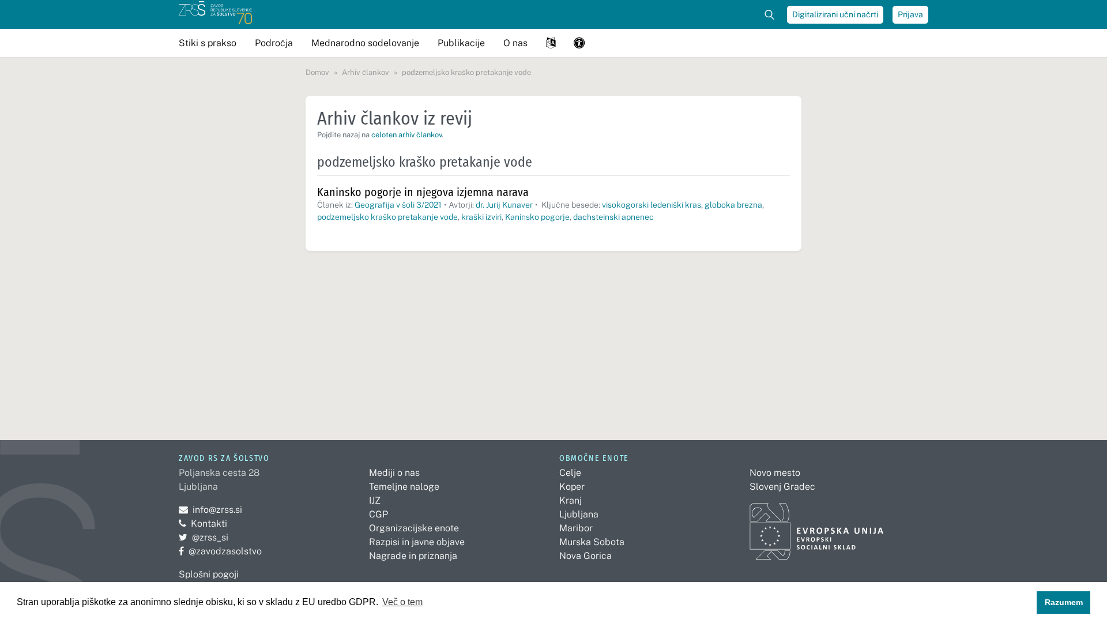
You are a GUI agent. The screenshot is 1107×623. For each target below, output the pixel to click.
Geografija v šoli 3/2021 (398, 204)
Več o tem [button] (402, 602)
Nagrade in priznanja (413, 555)
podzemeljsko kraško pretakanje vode (387, 217)
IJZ (375, 500)
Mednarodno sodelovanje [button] (365, 42)
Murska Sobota (591, 541)
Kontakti (209, 523)
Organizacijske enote (414, 528)
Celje (570, 472)
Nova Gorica (585, 555)
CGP (378, 514)
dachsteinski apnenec (613, 217)
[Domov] (215, 14)
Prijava (910, 14)
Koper (572, 486)
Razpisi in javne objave (417, 541)
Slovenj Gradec (782, 486)
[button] (550, 43)
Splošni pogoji (209, 574)
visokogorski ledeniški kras (651, 204)
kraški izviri (481, 217)
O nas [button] (515, 42)
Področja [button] (274, 42)
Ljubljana (578, 514)
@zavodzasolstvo (220, 551)
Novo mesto (775, 472)
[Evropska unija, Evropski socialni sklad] (817, 526)
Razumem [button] (1064, 602)
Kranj (570, 500)
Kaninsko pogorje (537, 217)
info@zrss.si (210, 509)
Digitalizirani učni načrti (835, 14)
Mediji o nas (394, 472)
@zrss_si (203, 537)
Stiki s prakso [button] (207, 42)
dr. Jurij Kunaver (504, 204)
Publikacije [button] (461, 42)
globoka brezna (733, 204)
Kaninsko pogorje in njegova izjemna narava (423, 192)
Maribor (576, 528)
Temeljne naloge (404, 486)
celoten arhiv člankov (406, 134)
